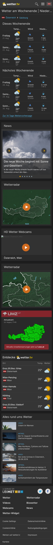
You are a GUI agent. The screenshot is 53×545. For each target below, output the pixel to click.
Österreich (11, 17)
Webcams (8, 508)
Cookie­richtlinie (9, 528)
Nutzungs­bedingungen (37, 528)
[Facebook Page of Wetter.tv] (47, 491)
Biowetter (32, 502)
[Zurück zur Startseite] (11, 4)
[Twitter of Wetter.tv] (40, 491)
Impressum (32, 535)
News (8, 125)
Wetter (6, 497)
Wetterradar (33, 497)
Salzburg (23, 17)
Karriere (6, 542)
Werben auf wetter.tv (11, 535)
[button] (44, 150)
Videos (6, 502)
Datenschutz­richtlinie (36, 521)
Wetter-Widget (11, 513)
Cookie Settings (9, 521)
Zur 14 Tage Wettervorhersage (17, 115)
